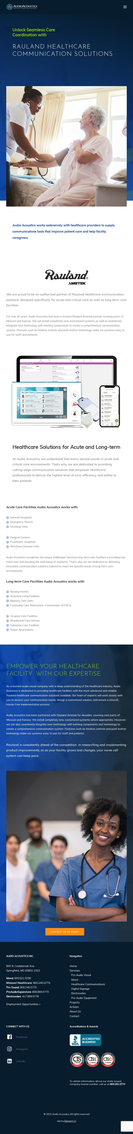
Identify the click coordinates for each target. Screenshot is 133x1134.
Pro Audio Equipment (84, 998)
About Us (75, 1011)
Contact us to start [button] (65, 931)
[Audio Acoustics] (21, 6)
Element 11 (70, 1121)
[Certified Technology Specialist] (92, 1059)
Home (73, 966)
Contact (74, 1016)
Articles (74, 1007)
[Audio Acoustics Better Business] (85, 1040)
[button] (125, 7)
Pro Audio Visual (81, 975)
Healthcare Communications (88, 984)
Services (75, 970)
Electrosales (78, 993)
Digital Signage (80, 988)
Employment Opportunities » (23, 1004)
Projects (75, 1002)
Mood (74, 979)
